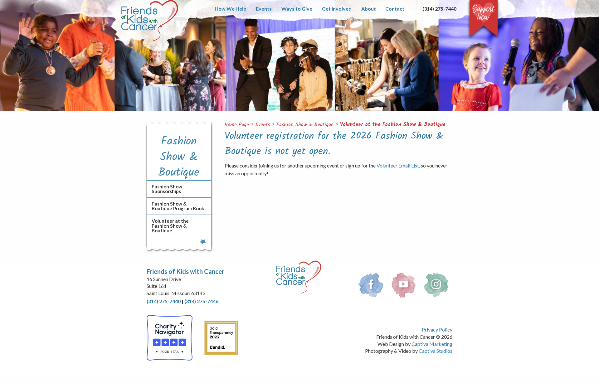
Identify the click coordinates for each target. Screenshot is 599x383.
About (368, 9)
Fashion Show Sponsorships (167, 189)
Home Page (237, 124)
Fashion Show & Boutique (305, 124)
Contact (394, 9)
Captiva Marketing (432, 344)
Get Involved (337, 9)
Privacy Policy (437, 329)
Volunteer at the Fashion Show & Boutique (393, 124)
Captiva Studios (435, 351)
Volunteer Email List (398, 165)
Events (264, 9)
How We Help (230, 9)
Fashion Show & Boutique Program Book (178, 206)
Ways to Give (296, 9)
